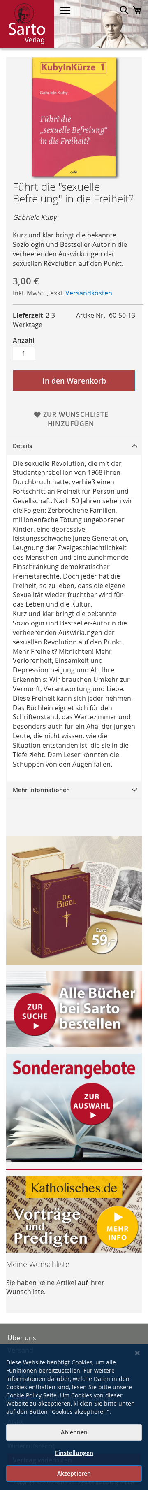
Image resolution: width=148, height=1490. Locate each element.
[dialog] (74, 1417)
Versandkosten (88, 293)
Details (22, 446)
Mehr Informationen (41, 790)
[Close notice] (137, 1353)
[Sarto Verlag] (27, 24)
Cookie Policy (24, 1395)
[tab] (74, 446)
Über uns (21, 1337)
